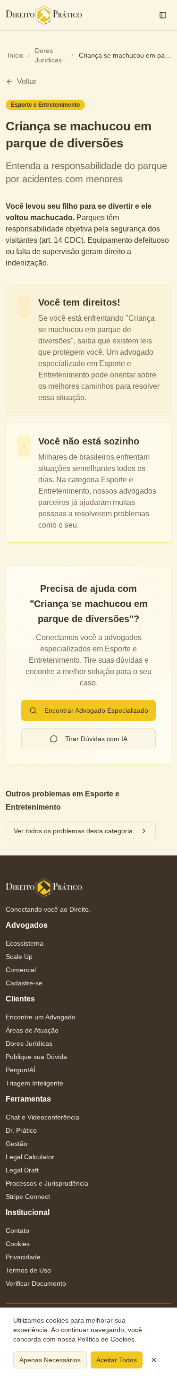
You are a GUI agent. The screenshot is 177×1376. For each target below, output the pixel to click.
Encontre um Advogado (41, 1017)
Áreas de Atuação (32, 1030)
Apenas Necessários (50, 1360)
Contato (17, 1230)
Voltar (26, 81)
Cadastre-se (24, 983)
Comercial (21, 970)
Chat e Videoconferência (42, 1117)
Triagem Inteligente (34, 1083)
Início (15, 55)
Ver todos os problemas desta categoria (73, 831)
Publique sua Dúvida (36, 1056)
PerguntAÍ (20, 1070)
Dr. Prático (21, 1130)
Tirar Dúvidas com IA (96, 739)
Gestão (16, 1143)
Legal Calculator (30, 1157)
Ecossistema (24, 943)
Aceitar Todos (116, 1360)
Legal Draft (22, 1170)
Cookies (18, 1244)
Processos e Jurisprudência (47, 1183)
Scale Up (19, 956)
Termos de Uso (28, 1270)
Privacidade (23, 1257)
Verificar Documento (36, 1283)
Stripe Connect (28, 1196)
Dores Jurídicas (48, 55)
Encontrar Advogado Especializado (96, 710)
